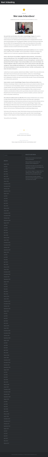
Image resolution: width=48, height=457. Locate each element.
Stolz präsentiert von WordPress (17, 454)
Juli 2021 (5, 313)
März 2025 (6, 205)
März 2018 (6, 411)
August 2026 (6, 164)
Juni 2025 (6, 198)
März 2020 (6, 352)
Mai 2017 (6, 435)
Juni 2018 (6, 404)
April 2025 (6, 203)
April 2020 (6, 350)
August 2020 (6, 340)
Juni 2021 (6, 315)
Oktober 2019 (6, 364)
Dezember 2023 (7, 242)
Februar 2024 (6, 237)
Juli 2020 (5, 342)
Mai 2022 (6, 289)
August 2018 (6, 399)
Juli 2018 (5, 401)
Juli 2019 (5, 372)
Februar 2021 (6, 325)
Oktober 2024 (6, 218)
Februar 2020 (6, 355)
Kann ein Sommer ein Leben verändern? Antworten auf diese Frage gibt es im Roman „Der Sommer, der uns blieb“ (34, 178)
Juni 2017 (6, 433)
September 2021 (7, 308)
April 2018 (6, 408)
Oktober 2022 (6, 276)
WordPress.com (34, 454)
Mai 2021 (6, 318)
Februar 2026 (6, 178)
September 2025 (7, 191)
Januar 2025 (6, 210)
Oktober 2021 (6, 306)
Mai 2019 (6, 377)
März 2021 (6, 323)
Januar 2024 (6, 240)
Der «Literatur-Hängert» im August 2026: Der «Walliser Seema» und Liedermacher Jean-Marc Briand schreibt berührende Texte (35, 173)
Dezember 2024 (7, 213)
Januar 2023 (6, 269)
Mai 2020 (6, 347)
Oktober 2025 (6, 188)
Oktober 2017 (6, 423)
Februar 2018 (6, 413)
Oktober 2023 (6, 247)
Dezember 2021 (7, 301)
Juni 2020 (6, 345)
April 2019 (6, 379)
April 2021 (6, 320)
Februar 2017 (6, 443)
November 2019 (7, 362)
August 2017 (6, 428)
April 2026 (6, 173)
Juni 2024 (6, 227)
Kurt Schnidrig (8, 2)
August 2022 (6, 281)
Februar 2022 (6, 296)
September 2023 (7, 249)
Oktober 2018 (6, 394)
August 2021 (6, 311)
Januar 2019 (6, 386)
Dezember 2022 (7, 271)
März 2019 (6, 382)
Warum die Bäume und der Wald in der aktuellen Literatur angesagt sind (33, 162)
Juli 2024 (5, 225)
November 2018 (7, 391)
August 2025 (6, 193)
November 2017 (7, 421)
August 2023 (6, 252)
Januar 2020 (6, 357)
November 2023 (7, 244)
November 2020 (7, 333)
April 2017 (6, 438)
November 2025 (7, 186)
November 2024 (7, 215)
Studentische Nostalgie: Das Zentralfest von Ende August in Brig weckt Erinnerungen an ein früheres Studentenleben (35, 167)
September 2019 (7, 367)
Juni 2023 (6, 257)
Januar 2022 (6, 298)
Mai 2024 (6, 230)
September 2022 (7, 279)
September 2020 (7, 337)
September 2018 (7, 396)
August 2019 (6, 369)
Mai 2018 (6, 406)
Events (24, 13)
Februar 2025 (6, 208)
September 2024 (7, 220)
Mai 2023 (6, 259)
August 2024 (6, 222)
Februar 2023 (6, 266)
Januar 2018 (6, 416)
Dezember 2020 (7, 330)
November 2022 (7, 274)
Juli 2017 (5, 431)
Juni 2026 (6, 169)
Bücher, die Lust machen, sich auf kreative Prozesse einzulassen (34, 158)
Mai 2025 (6, 200)
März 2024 (6, 235)
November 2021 (7, 303)
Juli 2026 (5, 166)
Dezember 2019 (7, 360)
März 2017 (6, 440)
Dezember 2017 (7, 418)
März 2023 (6, 264)
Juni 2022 (6, 286)
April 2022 (6, 291)
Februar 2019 (6, 384)
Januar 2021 (6, 328)
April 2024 (6, 232)
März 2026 (6, 176)
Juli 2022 (5, 284)
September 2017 (7, 426)
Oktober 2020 (6, 335)
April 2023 (6, 262)
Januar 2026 (6, 181)
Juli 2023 (5, 254)
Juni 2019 (6, 374)
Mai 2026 (6, 171)
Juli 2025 (5, 195)
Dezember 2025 (7, 183)
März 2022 (6, 293)
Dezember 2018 (7, 389)
